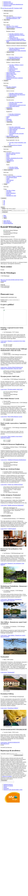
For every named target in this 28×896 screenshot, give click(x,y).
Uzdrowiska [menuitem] (12, 67)
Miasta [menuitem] (7, 155)
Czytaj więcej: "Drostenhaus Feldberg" (9, 708)
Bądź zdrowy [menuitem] (12, 70)
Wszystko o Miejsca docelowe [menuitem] (13, 152)
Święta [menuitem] (7, 182)
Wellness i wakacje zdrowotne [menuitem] (13, 59)
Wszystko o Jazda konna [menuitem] (14, 127)
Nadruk (5, 787)
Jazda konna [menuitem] (9, 122)
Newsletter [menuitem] (8, 191)
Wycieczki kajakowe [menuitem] (14, 115)
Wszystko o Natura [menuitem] (13, 167)
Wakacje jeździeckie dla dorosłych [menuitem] (17, 128)
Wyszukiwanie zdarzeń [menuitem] (11, 177)
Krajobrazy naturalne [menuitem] (14, 168)
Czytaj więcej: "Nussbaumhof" (8, 672)
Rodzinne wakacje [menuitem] (10, 28)
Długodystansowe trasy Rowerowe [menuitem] (17, 94)
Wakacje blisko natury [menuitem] (11, 74)
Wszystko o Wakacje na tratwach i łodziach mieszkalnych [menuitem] (17, 48)
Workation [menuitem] (8, 79)
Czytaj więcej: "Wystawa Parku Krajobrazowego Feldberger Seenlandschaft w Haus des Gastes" (12, 368)
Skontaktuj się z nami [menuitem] (11, 195)
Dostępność (6, 788)
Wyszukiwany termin (6, 210)
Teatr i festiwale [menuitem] (9, 180)
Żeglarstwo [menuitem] (8, 119)
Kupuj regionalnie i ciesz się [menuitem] (13, 137)
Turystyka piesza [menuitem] (10, 97)
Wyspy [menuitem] (7, 156)
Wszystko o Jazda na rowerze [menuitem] (16, 93)
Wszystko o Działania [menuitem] (11, 87)
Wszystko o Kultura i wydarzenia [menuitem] (13, 176)
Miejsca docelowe (7, 222)
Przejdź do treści (7, 1)
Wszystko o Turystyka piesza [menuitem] (15, 102)
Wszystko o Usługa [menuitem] (10, 190)
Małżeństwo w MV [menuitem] (10, 76)
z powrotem (3, 198)
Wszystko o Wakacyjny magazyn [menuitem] (13, 17)
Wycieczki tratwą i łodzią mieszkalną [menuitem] (17, 50)
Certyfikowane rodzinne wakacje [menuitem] (16, 39)
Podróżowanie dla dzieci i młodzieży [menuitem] (14, 77)
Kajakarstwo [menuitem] (9, 109)
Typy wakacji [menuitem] (6, 19)
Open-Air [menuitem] (8, 181)
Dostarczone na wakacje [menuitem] (14, 71)
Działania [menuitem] (6, 80)
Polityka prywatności (8, 785)
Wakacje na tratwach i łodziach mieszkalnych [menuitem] (16, 43)
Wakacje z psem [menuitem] (10, 75)
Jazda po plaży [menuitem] (12, 132)
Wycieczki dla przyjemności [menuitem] (15, 145)
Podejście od (3, 299)
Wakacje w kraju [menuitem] (10, 52)
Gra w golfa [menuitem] (9, 120)
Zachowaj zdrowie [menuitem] (13, 68)
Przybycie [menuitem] (8, 194)
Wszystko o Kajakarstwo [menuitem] (15, 114)
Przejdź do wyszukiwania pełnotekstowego (13, 4)
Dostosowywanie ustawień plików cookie (12, 789)
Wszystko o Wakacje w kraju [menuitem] (15, 57)
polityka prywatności (7, 776)
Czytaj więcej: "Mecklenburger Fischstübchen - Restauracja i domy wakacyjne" (11, 600)
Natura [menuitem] (8, 162)
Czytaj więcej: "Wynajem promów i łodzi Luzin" (12, 389)
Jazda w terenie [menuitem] (12, 131)
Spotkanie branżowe (8, 784)
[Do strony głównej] (11, 8)
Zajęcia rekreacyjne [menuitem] (13, 37)
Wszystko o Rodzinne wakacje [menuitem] (16, 33)
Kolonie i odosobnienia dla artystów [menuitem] (14, 158)
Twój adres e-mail (5, 753)
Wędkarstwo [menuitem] (9, 107)
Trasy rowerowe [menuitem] (13, 96)
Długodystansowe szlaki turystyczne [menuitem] (17, 105)
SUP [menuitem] (7, 118)
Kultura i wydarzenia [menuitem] (8, 169)
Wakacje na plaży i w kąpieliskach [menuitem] (14, 27)
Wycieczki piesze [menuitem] (13, 103)
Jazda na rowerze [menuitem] (10, 88)
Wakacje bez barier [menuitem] (10, 72)
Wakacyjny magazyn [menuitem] (8, 10)
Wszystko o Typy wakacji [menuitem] (12, 26)
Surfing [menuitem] (8, 116)
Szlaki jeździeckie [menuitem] (13, 129)
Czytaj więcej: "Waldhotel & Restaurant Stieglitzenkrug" (13, 459)
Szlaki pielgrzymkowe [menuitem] (14, 106)
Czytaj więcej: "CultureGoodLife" (8, 528)
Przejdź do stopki (7, 5)
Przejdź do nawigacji (8, 3)
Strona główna (6, 220)
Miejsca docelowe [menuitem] (7, 146)
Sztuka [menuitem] (7, 178)
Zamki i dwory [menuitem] (9, 159)
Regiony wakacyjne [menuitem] (10, 154)
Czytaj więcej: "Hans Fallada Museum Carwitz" (11, 416)
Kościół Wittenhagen (8, 223)
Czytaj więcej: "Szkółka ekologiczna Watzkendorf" (12, 505)
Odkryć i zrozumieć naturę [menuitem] (12, 136)
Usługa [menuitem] (5, 184)
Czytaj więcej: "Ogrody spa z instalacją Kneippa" (12, 484)
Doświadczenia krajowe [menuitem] (14, 58)
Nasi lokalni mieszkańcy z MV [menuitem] (13, 18)
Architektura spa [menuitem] (10, 160)
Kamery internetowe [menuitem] (11, 193)
